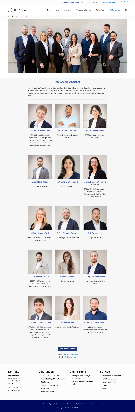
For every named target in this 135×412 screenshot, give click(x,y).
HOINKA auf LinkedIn (109, 379)
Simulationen (45, 388)
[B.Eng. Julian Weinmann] (95, 308)
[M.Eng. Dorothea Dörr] (40, 116)
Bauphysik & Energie (48, 392)
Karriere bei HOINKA (109, 382)
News (104, 388)
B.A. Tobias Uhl (95, 233)
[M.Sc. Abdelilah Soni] (67, 116)
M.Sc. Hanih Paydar (95, 131)
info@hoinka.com (108, 3)
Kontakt (105, 385)
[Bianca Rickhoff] (67, 262)
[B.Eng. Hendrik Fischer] (95, 262)
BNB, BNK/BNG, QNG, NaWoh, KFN (53, 379)
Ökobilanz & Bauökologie (49, 385)
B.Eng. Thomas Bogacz (67, 233)
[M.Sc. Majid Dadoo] (40, 167)
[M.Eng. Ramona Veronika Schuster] (95, 167)
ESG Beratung (45, 382)
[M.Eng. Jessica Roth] (40, 218)
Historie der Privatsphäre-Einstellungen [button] (78, 404)
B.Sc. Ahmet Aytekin (40, 277)
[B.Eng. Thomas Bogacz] (67, 218)
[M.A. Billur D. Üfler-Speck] (67, 167)
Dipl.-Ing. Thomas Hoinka (40, 323)
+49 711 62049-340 (87, 3)
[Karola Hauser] (67, 308)
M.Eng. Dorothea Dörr (40, 131)
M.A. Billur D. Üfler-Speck (67, 182)
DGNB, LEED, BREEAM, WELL (51, 376)
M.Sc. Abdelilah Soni (67, 131)
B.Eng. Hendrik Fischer (95, 277)
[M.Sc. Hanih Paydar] (95, 116)
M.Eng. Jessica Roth (40, 233)
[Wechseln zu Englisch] (125, 10)
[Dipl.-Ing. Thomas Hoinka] (40, 308)
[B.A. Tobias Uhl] (95, 218)
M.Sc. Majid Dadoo (40, 182)
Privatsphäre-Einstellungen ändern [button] (56, 404)
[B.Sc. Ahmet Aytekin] (40, 262)
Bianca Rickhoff (67, 277)
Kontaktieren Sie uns (67, 349)
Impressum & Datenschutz (111, 376)
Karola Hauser (67, 323)
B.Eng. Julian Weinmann (95, 323)
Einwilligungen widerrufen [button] (97, 404)
